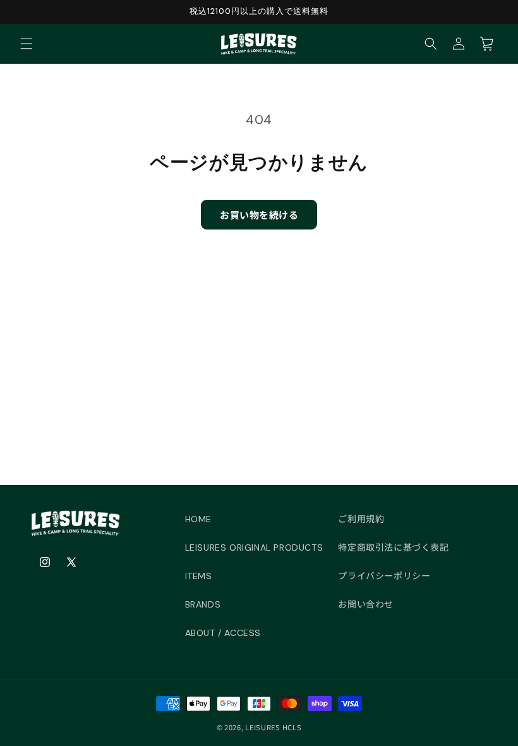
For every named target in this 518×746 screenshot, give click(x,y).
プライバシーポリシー (384, 576)
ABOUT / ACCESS (223, 633)
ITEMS (198, 576)
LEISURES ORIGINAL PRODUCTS (254, 547)
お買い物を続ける (259, 214)
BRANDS (203, 604)
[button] (26, 44)
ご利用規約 (361, 519)
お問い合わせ (366, 604)
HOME (198, 519)
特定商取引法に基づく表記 (393, 547)
